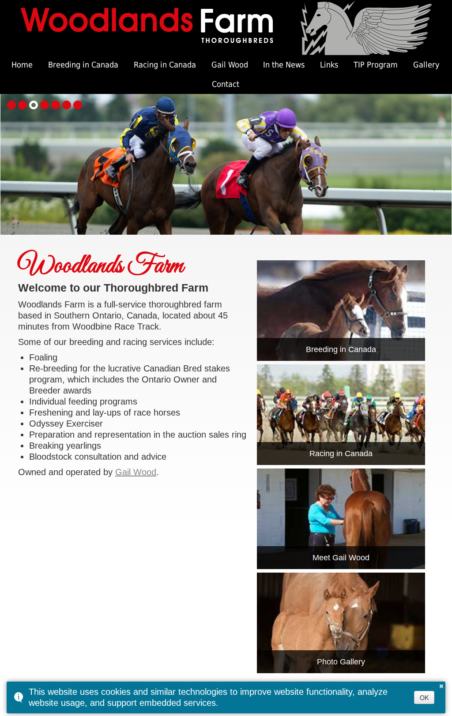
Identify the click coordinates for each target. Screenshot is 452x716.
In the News (284, 64)
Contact (225, 84)
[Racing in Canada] (341, 414)
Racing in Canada (165, 64)
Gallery (426, 64)
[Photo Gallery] (341, 622)
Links (329, 64)
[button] (11, 105)
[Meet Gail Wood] (341, 518)
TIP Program (376, 64)
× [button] (441, 684)
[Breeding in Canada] (341, 310)
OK (424, 697)
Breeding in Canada (83, 64)
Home (22, 64)
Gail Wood (229, 64)
